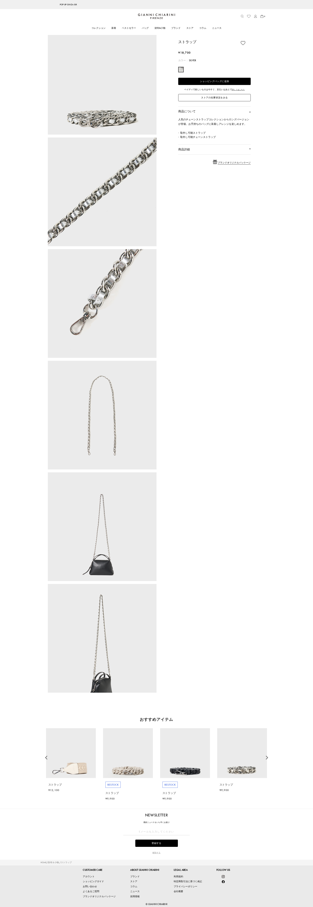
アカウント (89, 876)
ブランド (176, 28)
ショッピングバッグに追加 (214, 81)
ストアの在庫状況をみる (214, 97)
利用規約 (178, 876)
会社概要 (178, 891)
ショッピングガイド (93, 881)
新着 (113, 28)
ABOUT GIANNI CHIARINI (144, 869)
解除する (156, 852)
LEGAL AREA (181, 869)
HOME (44, 862)
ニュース (217, 28)
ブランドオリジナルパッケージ (99, 896)
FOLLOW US (223, 869)
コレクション (98, 28)
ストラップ (66, 862)
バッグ (145, 28)
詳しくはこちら (238, 89)
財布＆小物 (53, 862)
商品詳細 (214, 149)
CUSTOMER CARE (92, 869)
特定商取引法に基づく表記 (188, 881)
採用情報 (135, 896)
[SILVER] (181, 69)
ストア (189, 28)
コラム (202, 28)
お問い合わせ (90, 886)
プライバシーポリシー (185, 886)
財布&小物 (160, 28)
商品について (214, 111)
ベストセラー (129, 28)
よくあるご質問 (91, 891)
